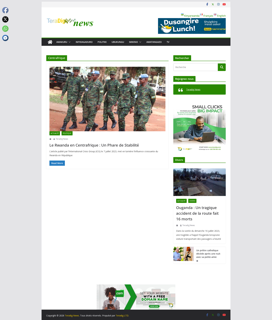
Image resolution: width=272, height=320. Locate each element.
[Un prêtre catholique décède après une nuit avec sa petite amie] (183, 255)
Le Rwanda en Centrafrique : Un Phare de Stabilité (94, 145)
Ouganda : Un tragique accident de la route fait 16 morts (197, 213)
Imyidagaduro (84, 41)
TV (168, 41)
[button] (69, 42)
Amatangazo (154, 41)
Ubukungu (118, 41)
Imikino (133, 41)
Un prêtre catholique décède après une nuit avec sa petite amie (208, 253)
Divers (192, 201)
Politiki (102, 41)
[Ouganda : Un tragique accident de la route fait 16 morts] (199, 182)
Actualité (55, 133)
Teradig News (62, 139)
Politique (67, 133)
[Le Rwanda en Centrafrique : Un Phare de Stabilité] (107, 99)
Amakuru (61, 41)
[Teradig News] (50, 42)
